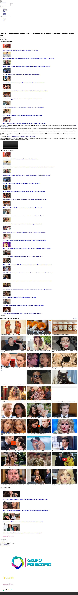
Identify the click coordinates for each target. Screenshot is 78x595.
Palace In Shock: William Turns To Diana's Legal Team (36, 433)
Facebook (4, 13)
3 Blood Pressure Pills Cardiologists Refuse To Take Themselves (38, 334)
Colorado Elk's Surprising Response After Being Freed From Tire (12, 384)
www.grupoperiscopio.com (5, 545)
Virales (4, 11)
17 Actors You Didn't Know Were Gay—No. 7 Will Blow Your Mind (38, 450)
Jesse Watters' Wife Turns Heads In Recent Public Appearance (64, 450)
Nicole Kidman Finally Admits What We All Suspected (36, 367)
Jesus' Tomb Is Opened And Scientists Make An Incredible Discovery (63, 368)
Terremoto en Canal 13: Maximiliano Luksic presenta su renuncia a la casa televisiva (21, 136)
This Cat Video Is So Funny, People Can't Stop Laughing (62, 384)
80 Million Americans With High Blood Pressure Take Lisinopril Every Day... (12, 351)
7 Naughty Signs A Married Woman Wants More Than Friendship (13, 401)
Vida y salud (5, 9)
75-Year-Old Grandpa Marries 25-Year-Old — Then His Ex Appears (38, 417)
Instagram (4, 14)
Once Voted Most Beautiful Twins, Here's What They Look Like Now (12, 434)
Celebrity (4, 8)
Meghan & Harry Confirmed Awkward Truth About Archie (11, 417)
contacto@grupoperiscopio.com (5, 542)
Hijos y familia (5, 10)
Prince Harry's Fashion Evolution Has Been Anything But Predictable (37, 467)
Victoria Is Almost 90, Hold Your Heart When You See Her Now (38, 350)
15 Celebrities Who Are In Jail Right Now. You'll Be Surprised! (38, 384)
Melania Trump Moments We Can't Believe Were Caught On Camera (63, 467)
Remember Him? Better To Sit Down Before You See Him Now (12, 484)
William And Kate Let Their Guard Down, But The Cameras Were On (13, 368)
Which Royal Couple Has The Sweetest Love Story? (36, 484)
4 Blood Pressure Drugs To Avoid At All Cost (60, 334)
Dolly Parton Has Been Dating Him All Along (60, 433)
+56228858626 (6, 544)
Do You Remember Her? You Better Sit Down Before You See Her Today (64, 351)
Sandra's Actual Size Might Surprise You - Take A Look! (11, 467)
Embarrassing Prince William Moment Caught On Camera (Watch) (13, 450)
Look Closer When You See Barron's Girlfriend (60, 417)
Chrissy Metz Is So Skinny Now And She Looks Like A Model (38, 401)
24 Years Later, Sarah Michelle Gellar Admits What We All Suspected (62, 485)
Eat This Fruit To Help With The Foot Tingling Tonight (10, 334)
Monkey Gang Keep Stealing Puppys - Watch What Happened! (64, 401)
